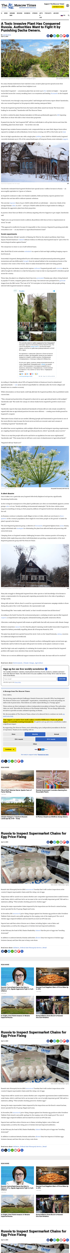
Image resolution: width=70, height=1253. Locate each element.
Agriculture (39, 663)
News (6, 13)
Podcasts (48, 13)
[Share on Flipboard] (64, 35)
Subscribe (62, 679)
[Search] (68, 15)
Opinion (34, 13)
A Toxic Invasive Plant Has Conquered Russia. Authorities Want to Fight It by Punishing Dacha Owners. (30, 27)
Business (27, 13)
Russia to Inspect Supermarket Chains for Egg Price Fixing (33, 835)
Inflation (16, 947)
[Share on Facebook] (48, 35)
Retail (45, 947)
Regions (19, 13)
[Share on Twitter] (51, 35)
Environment (17, 663)
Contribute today (58, 6)
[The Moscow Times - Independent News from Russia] (18, 5)
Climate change (28, 663)
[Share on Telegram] (54, 35)
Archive (56, 13)
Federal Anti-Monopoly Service (31, 947)
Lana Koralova (7, 35)
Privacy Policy (18, 682)
